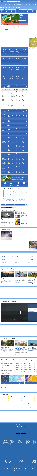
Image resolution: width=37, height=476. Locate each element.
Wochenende (10, 9)
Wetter (4, 438)
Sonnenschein (12, 443)
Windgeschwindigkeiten (13, 441)
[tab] (3, 29)
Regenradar (21, 9)
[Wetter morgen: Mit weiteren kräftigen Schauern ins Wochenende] (7, 214)
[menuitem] (2, 4)
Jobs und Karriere (7, 468)
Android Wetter (20, 442)
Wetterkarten (12, 438)
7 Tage (14, 9)
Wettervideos (28, 438)
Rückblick (30, 9)
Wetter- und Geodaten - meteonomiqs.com (5, 450)
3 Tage (7, 9)
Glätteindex (34, 441)
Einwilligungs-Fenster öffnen (22, 468)
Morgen (4, 9)
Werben (3, 446)
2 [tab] (21, 385)
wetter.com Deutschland (6, 443)
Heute (1, 9)
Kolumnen (4, 441)
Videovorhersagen (5, 440)
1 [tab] (20, 385)
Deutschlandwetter (28, 441)
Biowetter (34, 440)
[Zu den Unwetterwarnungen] (8, 92)
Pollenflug (25, 9)
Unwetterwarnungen (5, 442)
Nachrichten (27, 440)
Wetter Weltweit (28, 446)
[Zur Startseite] (3, 1)
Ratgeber (35, 438)
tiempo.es (4, 451)
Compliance (14, 470)
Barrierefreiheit (19, 470)
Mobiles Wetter (21, 438)
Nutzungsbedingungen (26, 470)
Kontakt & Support (30, 468)
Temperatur (11, 442)
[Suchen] (19, 1)
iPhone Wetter (20, 440)
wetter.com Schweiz (5, 444)
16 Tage (17, 9)
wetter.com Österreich (5, 445)
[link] (2, 4)
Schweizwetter (27, 442)
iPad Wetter (19, 441)
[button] (14, 86)
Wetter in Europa (28, 445)
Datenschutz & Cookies (14, 468)
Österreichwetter (28, 443)
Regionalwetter (27, 444)
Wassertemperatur (12, 444)
